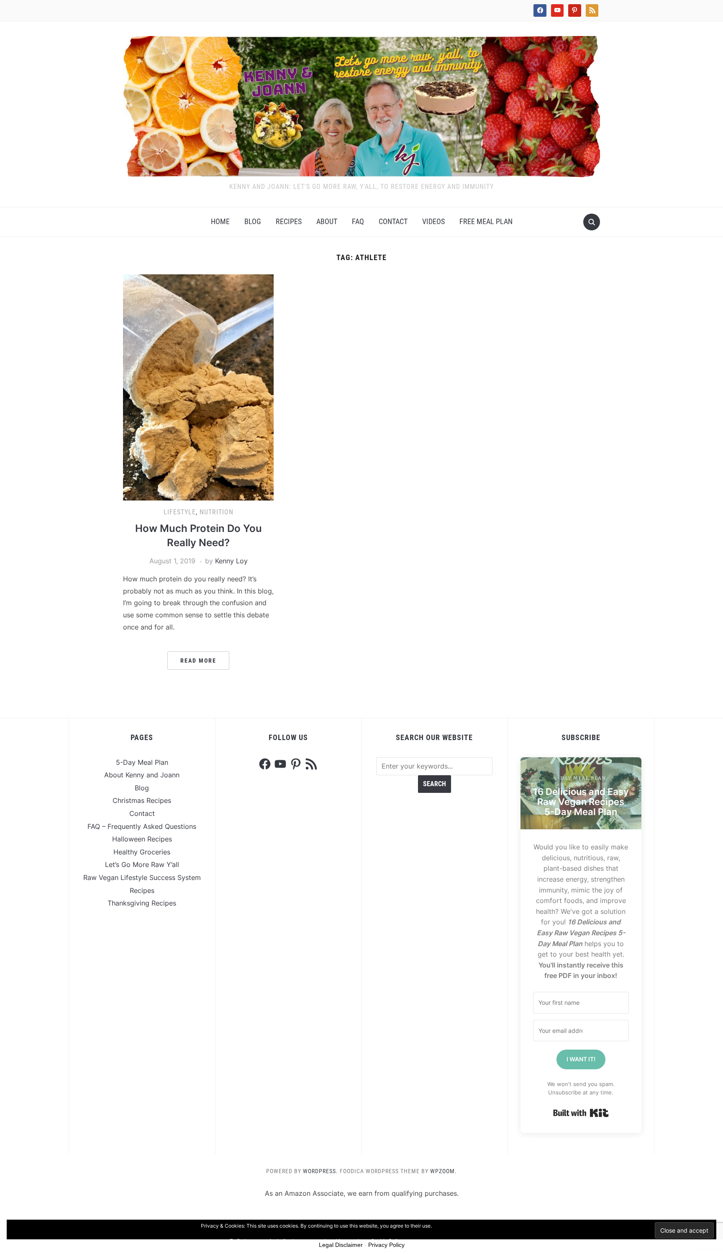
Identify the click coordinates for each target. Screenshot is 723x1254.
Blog (252, 221)
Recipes (289, 221)
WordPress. (320, 1171)
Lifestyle (180, 512)
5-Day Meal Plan (142, 762)
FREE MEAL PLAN (486, 221)
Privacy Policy (386, 1244)
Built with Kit (581, 1112)
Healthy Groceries (141, 852)
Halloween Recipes (142, 839)
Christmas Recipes (142, 800)
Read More (198, 660)
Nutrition (216, 512)
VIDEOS (433, 221)
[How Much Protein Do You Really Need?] (198, 386)
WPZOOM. (443, 1171)
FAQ (358, 221)
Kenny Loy (231, 561)
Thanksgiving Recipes (142, 903)
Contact (393, 221)
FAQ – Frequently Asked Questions (141, 826)
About (326, 221)
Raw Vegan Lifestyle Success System (142, 877)
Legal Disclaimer (341, 1244)
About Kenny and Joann (141, 775)
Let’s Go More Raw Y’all (142, 864)
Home (220, 221)
